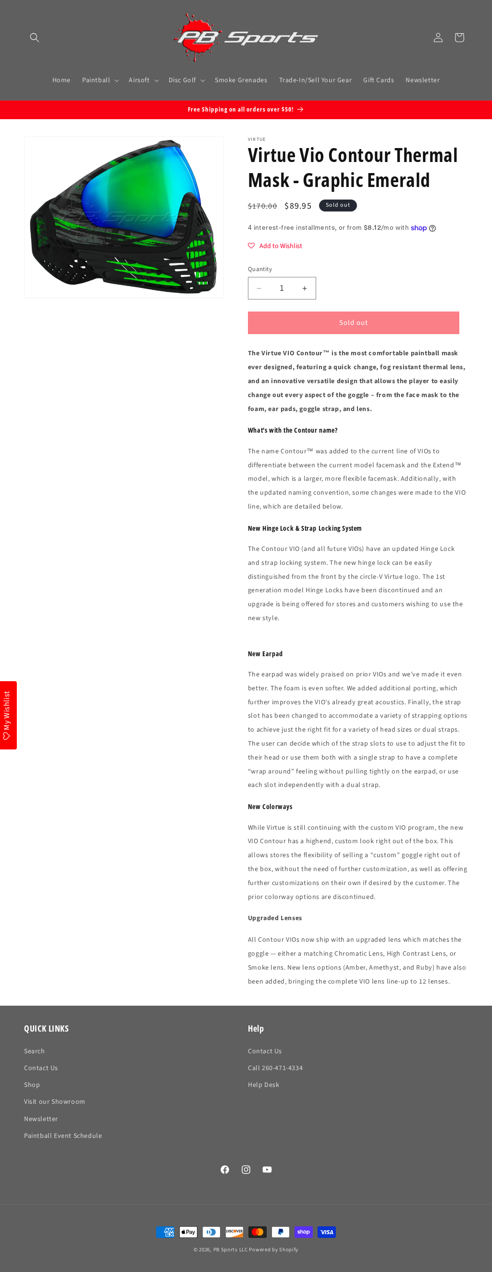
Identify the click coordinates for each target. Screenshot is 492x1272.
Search (34, 1051)
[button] (34, 37)
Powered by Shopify (273, 1249)
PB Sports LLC (230, 1249)
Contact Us (41, 1068)
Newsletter (41, 1119)
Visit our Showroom (55, 1102)
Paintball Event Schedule (63, 1136)
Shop (32, 1085)
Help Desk (263, 1085)
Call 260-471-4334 (275, 1068)
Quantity (260, 269)
